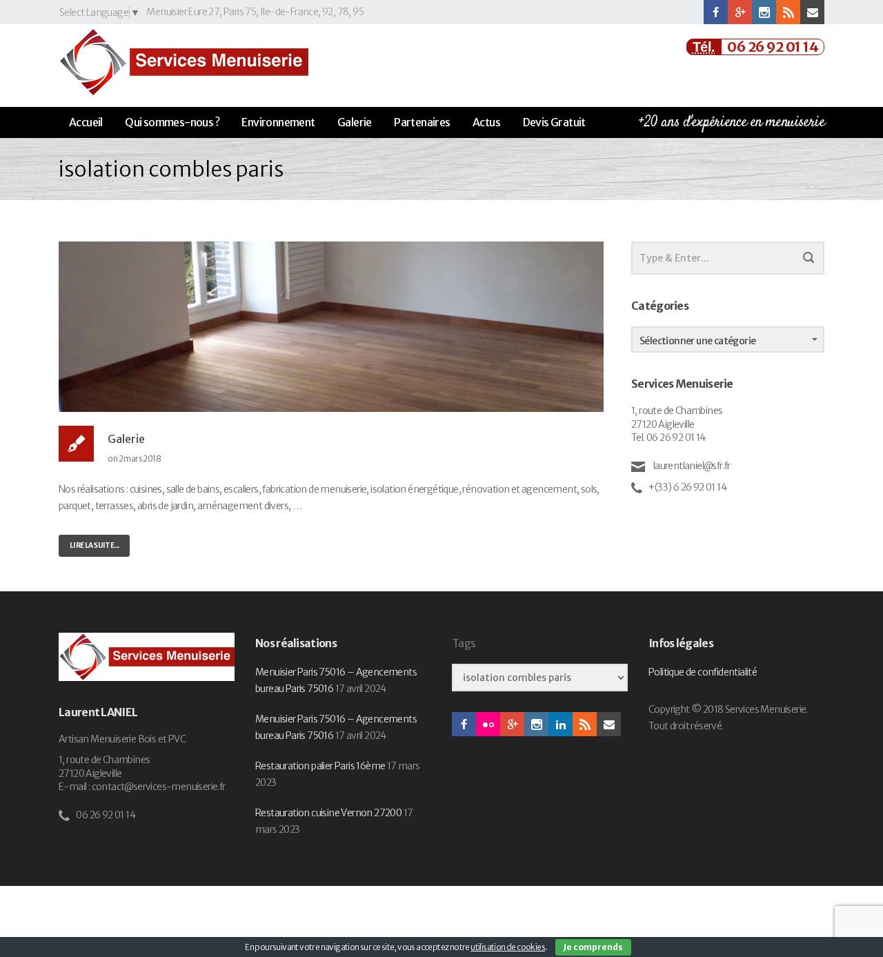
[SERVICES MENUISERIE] (183, 62)
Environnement (278, 122)
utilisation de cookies (507, 947)
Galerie (354, 122)
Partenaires (422, 122)
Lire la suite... (94, 545)
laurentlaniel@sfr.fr (690, 466)
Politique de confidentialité (702, 672)
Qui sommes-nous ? (172, 122)
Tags (463, 643)
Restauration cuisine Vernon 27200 (328, 813)
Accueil (86, 122)
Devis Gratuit (554, 122)
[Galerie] (331, 325)
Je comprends (593, 947)
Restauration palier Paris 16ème (320, 766)
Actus (486, 122)
